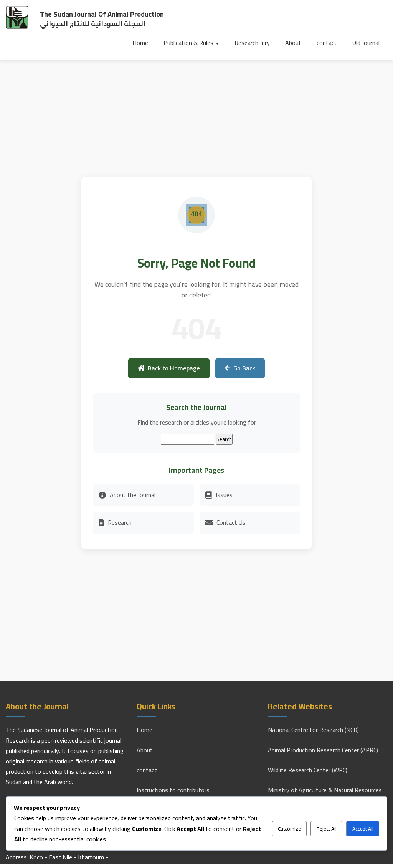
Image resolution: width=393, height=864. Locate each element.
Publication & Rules (188, 42)
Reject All (327, 829)
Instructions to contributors (173, 790)
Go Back (244, 368)
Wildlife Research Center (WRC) (307, 770)
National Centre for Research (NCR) (313, 730)
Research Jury (252, 42)
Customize (289, 829)
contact (327, 42)
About (293, 42)
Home (140, 42)
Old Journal (366, 42)
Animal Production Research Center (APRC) (323, 750)
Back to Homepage (174, 368)
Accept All (362, 829)
